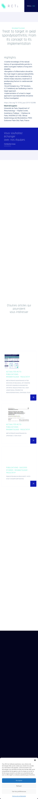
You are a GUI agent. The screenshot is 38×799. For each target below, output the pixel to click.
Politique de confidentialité (19, 796)
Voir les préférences (19, 791)
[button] (35, 760)
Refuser (19, 786)
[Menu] (33, 6)
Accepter (19, 780)
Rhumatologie (18, 28)
